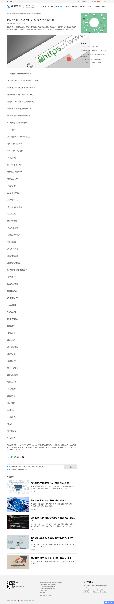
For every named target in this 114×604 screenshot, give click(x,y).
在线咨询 (57, 313)
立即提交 (65, 305)
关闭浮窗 (72, 294)
